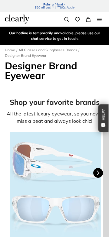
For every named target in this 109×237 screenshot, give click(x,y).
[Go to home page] (17, 19)
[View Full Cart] (88, 19)
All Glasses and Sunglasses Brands (47, 50)
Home (10, 50)
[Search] (66, 19)
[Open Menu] (99, 19)
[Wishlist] (77, 19)
